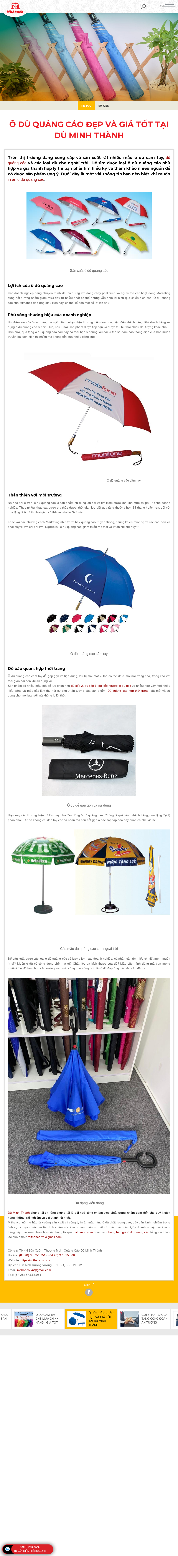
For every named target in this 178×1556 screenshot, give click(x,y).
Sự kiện (103, 105)
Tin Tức (86, 105)
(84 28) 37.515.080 (61, 1255)
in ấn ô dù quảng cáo (26, 179)
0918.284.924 (30, 1547)
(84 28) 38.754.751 (32, 1255)
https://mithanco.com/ (35, 1260)
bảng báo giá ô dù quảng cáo (128, 1232)
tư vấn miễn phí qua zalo (30, 1551)
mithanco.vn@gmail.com (34, 1270)
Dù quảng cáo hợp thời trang (127, 690)
